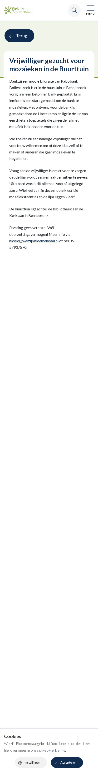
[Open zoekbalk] (74, 10)
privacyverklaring (52, 750)
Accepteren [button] (68, 762)
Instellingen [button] (32, 762)
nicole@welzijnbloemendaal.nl (34, 240)
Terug (21, 35)
